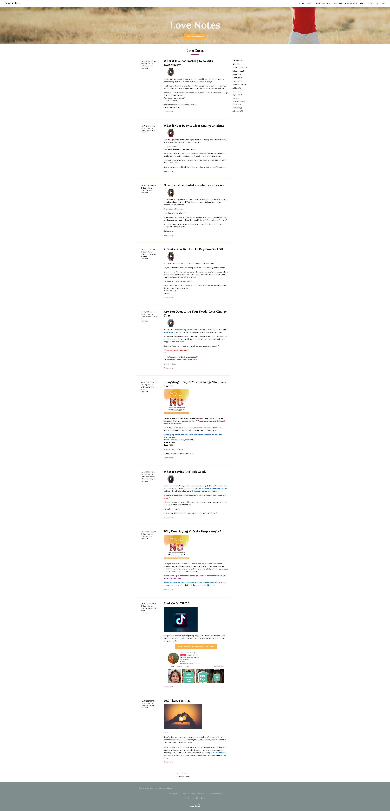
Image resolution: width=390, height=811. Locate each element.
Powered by (169, 805)
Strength (237, 81)
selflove (148, 316)
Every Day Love (12, 3)
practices (149, 190)
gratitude (237, 78)
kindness (237, 91)
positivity (237, 74)
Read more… (169, 112)
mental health (150, 477)
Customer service (146, 788)
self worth (149, 66)
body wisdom (150, 131)
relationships (238, 71)
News (148, 608)
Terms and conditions (163, 788)
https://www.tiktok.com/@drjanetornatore (196, 646)
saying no (149, 387)
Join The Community (195, 37)
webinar (143, 389)
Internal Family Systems (238, 103)
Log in (383, 3)
